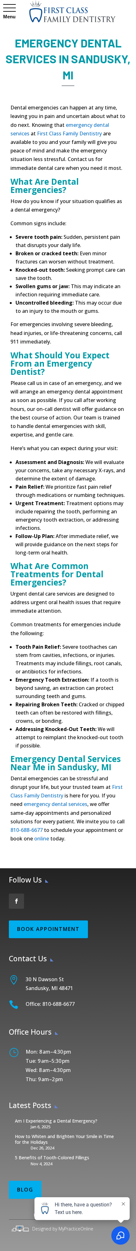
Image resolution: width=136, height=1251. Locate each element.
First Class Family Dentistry (69, 133)
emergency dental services (54, 804)
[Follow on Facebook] (16, 901)
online (41, 838)
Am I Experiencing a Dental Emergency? (56, 1121)
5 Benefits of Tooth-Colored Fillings (52, 1158)
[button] (9, 8)
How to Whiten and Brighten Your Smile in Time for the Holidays (64, 1139)
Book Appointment (48, 929)
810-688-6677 (27, 830)
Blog (25, 1189)
